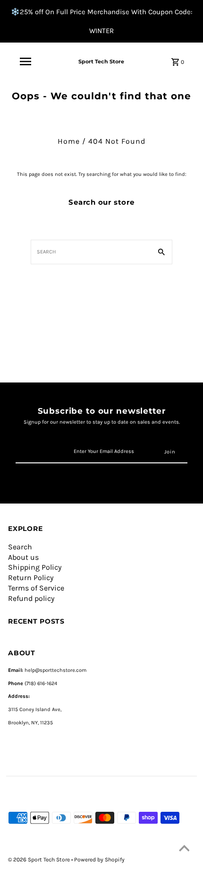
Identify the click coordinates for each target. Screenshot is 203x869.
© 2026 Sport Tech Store (39, 859)
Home (69, 141)
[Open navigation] (25, 61)
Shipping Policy (34, 567)
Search (20, 546)
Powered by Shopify (99, 859)
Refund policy (31, 598)
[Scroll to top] (184, 850)
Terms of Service (36, 587)
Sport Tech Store (101, 61)
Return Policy (30, 577)
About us (23, 557)
